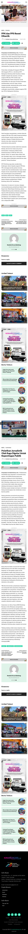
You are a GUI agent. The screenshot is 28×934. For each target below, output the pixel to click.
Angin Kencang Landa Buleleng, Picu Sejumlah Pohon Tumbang (13, 288)
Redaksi (7, 917)
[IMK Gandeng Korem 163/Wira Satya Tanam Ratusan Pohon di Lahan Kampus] (21, 409)
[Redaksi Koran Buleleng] (3, 39)
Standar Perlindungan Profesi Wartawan (13, 922)
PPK (7, 215)
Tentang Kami (17, 924)
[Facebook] (8, 914)
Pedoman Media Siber (16, 917)
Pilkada (9, 7)
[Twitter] (15, 914)
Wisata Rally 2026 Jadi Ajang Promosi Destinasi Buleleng (12, 304)
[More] (22, 43)
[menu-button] (2, 2)
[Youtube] (19, 914)
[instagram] (14, 249)
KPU (3, 215)
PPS (10, 215)
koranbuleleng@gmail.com (11, 884)
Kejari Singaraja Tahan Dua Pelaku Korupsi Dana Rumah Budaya (21, 222)
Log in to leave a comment (14, 263)
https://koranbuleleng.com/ (14, 247)
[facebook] (12, 249)
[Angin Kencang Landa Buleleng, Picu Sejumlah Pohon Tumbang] (14, 283)
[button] (26, 2)
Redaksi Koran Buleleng (12, 39)
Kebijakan (10, 924)
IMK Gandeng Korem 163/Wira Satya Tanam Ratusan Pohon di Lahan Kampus (9, 410)
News (6, 7)
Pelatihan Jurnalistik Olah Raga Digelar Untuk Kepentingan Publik (7, 223)
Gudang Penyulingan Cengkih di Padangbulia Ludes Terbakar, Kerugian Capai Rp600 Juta (9, 400)
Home (2, 7)
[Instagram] (12, 914)
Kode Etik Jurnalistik (13, 920)
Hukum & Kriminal (8, 316)
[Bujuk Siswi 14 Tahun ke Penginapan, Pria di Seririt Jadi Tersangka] (14, 315)
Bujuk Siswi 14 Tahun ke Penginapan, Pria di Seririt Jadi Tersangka (12, 320)
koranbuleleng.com (16, 929)
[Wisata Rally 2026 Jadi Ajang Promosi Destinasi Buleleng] (14, 299)
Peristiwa (6, 284)
